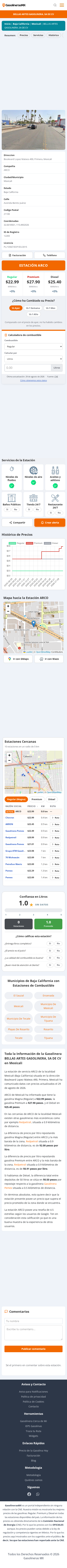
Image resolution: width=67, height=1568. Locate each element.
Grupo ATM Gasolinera (16, 850)
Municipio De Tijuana (48, 1018)
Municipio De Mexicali (48, 1006)
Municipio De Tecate (18, 1018)
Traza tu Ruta (33, 1431)
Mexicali (36, 23)
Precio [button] (31, 806)
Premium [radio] (37, 799)
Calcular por (10, 352)
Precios (24, 35)
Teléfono (52, 255)
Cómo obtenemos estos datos (33, 380)
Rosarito (48, 1029)
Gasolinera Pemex (14, 830)
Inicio (7, 23)
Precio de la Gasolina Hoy (33, 1450)
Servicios (38, 35)
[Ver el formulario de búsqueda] (55, 5)
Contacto (34, 1406)
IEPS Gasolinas (33, 1426)
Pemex (9, 870)
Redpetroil (10, 837)
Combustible (11, 340)
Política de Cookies (33, 1401)
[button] (33, 623)
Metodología (33, 1475)
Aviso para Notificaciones (33, 1391)
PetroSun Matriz (13, 864)
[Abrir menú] (62, 5)
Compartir (19, 522)
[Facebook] (29, 1494)
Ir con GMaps (21, 659)
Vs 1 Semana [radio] (33, 308)
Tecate (19, 1038)
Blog (33, 1460)
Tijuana (48, 1038)
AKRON (9, 824)
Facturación (19, 255)
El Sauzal (19, 995)
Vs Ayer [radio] (16, 308)
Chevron (9, 817)
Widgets (33, 1436)
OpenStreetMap (43, 651)
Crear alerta (52, 522)
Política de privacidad (33, 1396)
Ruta (57, 817)
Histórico (54, 35)
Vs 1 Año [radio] (33, 314)
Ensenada (48, 995)
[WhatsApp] (37, 1494)
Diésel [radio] (51, 799)
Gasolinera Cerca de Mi (33, 1421)
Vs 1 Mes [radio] (50, 308)
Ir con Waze (52, 659)
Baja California (21, 23)
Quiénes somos (33, 1480)
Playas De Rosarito (18, 1029)
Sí (7, 509)
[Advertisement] (33, 74)
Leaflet (28, 651)
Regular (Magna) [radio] (16, 799)
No (15, 509)
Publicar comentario (33, 1348)
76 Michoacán (12, 857)
